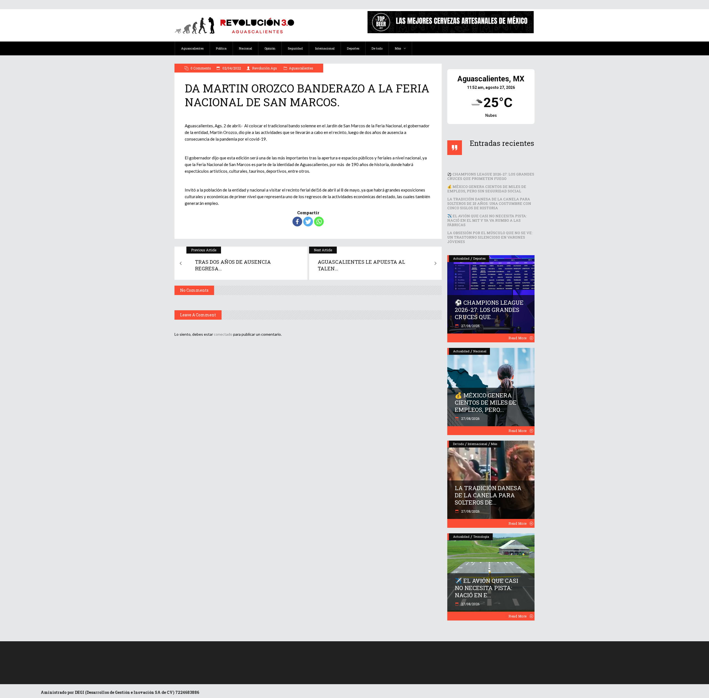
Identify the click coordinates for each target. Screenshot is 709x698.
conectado (223, 334)
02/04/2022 (231, 68)
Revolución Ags (264, 68)
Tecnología (481, 536)
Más (494, 444)
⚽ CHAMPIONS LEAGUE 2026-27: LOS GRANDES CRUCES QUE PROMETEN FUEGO (490, 176)
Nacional (479, 351)
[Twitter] (308, 221)
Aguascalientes (301, 68)
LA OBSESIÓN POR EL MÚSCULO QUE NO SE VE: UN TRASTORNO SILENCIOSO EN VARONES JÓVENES (490, 237)
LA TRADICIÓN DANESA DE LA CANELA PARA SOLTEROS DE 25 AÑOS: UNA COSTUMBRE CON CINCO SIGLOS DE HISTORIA (489, 203)
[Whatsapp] (319, 221)
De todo (458, 444)
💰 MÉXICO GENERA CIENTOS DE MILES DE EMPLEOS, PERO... (486, 402)
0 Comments (201, 68)
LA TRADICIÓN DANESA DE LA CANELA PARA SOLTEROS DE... (488, 495)
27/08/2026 (469, 326)
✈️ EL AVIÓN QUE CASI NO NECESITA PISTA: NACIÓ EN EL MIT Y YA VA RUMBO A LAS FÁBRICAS (487, 220)
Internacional (477, 444)
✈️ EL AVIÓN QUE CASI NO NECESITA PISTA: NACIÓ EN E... (486, 588)
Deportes (479, 258)
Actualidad (461, 258)
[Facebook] (297, 221)
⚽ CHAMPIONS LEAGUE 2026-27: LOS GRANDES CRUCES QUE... (489, 310)
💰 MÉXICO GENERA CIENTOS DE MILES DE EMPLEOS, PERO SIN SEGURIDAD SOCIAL (486, 188)
